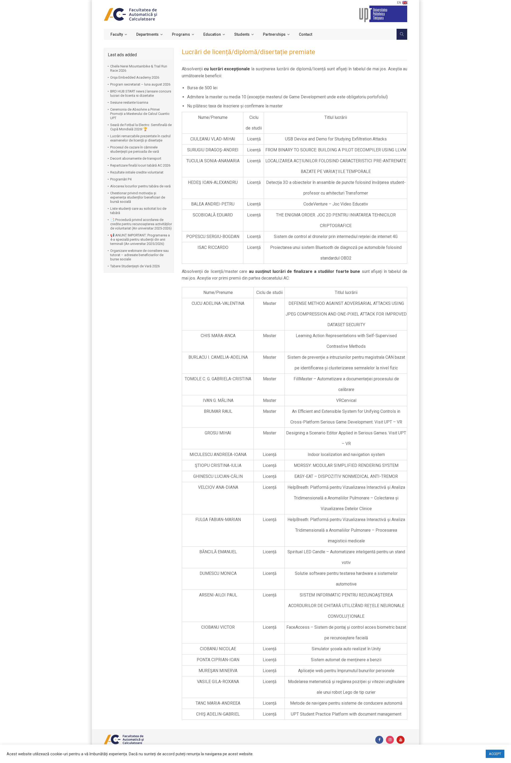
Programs (181, 34)
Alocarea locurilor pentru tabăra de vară (140, 186)
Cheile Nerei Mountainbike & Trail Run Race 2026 (138, 68)
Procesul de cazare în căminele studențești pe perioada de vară (134, 149)
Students (242, 34)
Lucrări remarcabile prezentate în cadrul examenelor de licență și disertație (140, 138)
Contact (305, 34)
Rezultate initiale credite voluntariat (136, 172)
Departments (147, 34)
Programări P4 (120, 179)
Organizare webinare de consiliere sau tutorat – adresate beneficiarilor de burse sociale (139, 255)
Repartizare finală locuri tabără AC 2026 (140, 165)
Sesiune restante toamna (129, 102)
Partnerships (274, 34)
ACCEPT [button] (495, 754)
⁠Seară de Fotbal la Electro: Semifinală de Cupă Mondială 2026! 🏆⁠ (141, 127)
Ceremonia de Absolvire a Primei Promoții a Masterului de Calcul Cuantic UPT (140, 113)
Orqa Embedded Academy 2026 (134, 77)
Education (212, 34)
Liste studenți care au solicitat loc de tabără (138, 211)
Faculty (116, 34)
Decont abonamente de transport (135, 158)
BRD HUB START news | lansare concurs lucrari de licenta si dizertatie (140, 93)
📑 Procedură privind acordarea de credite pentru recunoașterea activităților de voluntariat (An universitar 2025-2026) (141, 224)
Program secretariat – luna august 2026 (140, 84)
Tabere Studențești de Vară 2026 (135, 266)
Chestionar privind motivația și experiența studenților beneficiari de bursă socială (137, 197)
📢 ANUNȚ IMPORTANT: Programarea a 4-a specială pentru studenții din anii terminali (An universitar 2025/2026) (140, 239)
